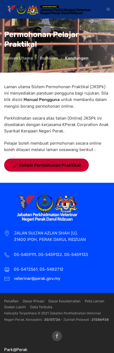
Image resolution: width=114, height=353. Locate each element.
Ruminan (49, 58)
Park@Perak (15, 349)
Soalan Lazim (15, 307)
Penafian (11, 301)
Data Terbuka (41, 307)
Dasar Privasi (33, 301)
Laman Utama (18, 58)
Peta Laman (94, 301)
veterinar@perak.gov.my (37, 278)
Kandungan (77, 58)
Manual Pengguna (42, 99)
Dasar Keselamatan (64, 301)
